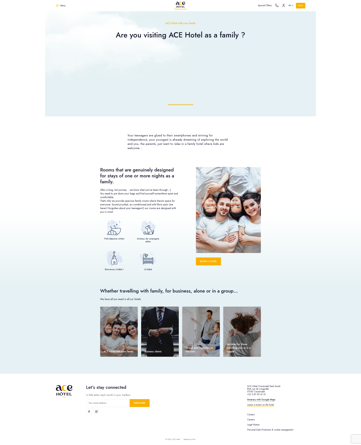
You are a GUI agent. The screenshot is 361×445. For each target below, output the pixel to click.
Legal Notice (253, 424)
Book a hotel (208, 261)
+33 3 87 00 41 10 (256, 394)
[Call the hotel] (277, 5)
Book (300, 5)
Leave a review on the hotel (260, 404)
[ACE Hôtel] (180, 6)
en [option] (290, 5)
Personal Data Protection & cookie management (270, 429)
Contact (251, 414)
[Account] (283, 5)
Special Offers (265, 5)
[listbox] (291, 6)
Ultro (193, 439)
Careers (251, 419)
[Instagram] (96, 411)
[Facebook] (89, 411)
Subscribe (139, 403)
